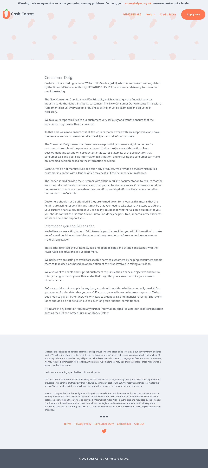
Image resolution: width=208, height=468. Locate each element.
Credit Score (168, 14)
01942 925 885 (132, 14)
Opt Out (139, 424)
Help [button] (149, 14)
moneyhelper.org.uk (138, 3)
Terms (67, 424)
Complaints (124, 424)
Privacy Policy (83, 424)
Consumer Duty (104, 424)
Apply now (193, 14)
